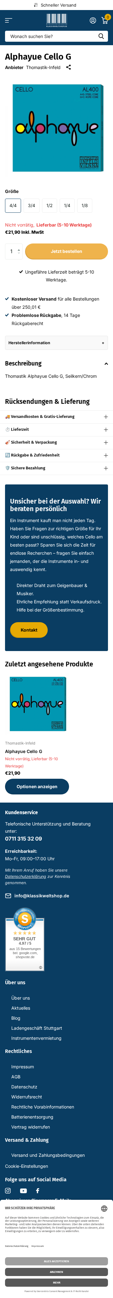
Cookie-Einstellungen (26, 1166)
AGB (15, 1076)
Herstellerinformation (29, 342)
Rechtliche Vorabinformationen (42, 1106)
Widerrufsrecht (26, 1096)
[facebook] (37, 1190)
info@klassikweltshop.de (41, 895)
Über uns (20, 998)
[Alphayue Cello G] (37, 704)
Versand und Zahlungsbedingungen (48, 1155)
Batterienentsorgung (32, 1116)
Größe (12, 191)
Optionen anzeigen (37, 786)
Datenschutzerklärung (25, 876)
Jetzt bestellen (66, 251)
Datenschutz (24, 1086)
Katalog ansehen (8, 20)
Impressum (22, 1066)
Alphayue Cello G (23, 751)
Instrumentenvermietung (36, 1038)
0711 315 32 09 (23, 839)
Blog (15, 1018)
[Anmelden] (92, 20)
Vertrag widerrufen (30, 1127)
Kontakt (29, 630)
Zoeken (101, 36)
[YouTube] (23, 1190)
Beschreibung (23, 363)
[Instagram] (8, 1191)
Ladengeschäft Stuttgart (36, 1028)
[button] (20, 245)
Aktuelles (20, 1008)
